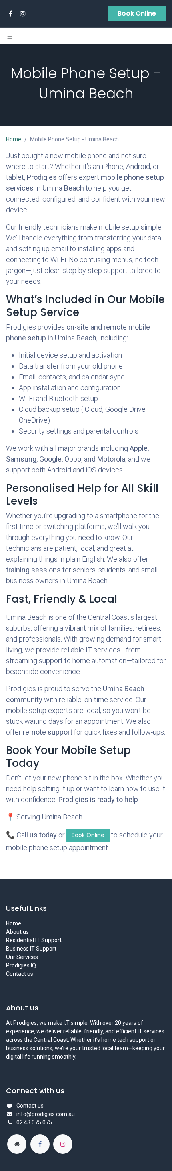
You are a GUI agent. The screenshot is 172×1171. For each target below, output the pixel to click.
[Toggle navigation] (9, 36)
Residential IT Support (34, 940)
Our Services (22, 957)
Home (13, 139)
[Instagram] (22, 13)
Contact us (19, 974)
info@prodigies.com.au (45, 1114)
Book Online (137, 13)
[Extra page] (16, 1144)
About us (17, 932)
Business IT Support (31, 948)
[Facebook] (10, 13)
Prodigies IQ (21, 965)
